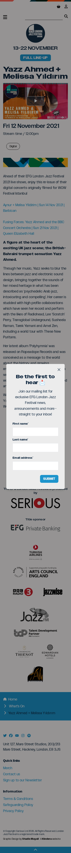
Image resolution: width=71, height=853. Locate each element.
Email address (23, 457)
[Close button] (59, 369)
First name (20, 423)
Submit (49, 479)
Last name (20, 439)
